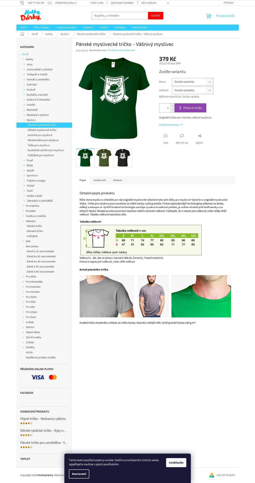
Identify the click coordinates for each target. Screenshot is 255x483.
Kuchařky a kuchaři (37, 95)
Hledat (155, 15)
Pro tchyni (31, 312)
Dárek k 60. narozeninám (40, 272)
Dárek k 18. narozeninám (40, 251)
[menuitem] (23, 28)
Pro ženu (31, 317)
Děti (28, 241)
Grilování (32, 85)
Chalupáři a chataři (37, 74)
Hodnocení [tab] (100, 180)
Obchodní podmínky (122, 3)
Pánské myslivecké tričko (42, 125)
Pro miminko (33, 292)
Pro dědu (31, 277)
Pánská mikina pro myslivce (43, 140)
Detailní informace (169, 125)
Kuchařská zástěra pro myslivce (46, 150)
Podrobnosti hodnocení (121, 50)
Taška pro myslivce (39, 145)
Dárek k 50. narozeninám (40, 267)
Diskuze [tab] (117, 180)
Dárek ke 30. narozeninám (41, 256)
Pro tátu (30, 307)
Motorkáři (32, 110)
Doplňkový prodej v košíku (41, 357)
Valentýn (30, 221)
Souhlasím (176, 463)
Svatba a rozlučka (36, 216)
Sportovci (32, 175)
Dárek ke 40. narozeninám (41, 261)
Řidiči (30, 165)
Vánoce (30, 327)
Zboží (25, 54)
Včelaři (30, 186)
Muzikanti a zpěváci (38, 115)
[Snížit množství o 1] (172, 110)
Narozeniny (32, 246)
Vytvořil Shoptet (226, 475)
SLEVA (29, 352)
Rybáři (30, 171)
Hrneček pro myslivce (40, 135)
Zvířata (30, 342)
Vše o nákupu (149, 3)
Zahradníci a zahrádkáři (40, 201)
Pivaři (30, 160)
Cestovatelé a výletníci (40, 69)
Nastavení (79, 474)
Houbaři (31, 90)
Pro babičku (32, 206)
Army (30, 64)
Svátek (30, 322)
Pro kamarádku (34, 282)
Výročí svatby (33, 337)
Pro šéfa (30, 302)
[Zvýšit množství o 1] (172, 106)
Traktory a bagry (36, 181)
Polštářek (32, 236)
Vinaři (30, 191)
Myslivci (31, 120)
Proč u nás (96, 3)
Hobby (29, 59)
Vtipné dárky (33, 332)
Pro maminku (33, 287)
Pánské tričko (34, 226)
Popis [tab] (83, 180)
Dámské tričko (35, 231)
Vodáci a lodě (34, 196)
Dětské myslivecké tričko (42, 130)
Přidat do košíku (192, 107)
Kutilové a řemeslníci (38, 100)
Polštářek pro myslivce (41, 155)
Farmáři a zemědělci (38, 79)
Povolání (30, 211)
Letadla (31, 105)
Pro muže (31, 297)
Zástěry (30, 347)
